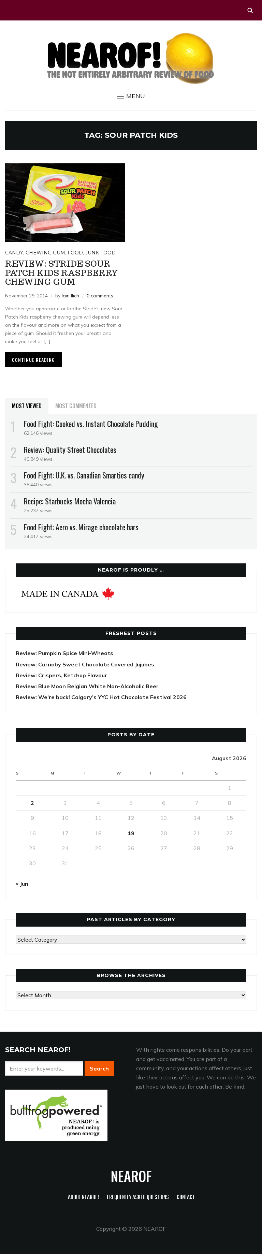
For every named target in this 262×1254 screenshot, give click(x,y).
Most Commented (76, 406)
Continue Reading (33, 359)
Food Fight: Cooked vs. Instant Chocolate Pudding (91, 423)
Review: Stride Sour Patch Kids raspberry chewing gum (61, 273)
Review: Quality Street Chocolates (70, 449)
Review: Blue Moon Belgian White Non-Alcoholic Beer (87, 686)
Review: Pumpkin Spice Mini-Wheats (64, 653)
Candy (14, 253)
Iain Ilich (70, 296)
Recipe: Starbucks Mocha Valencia (70, 501)
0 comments (100, 296)
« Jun (22, 883)
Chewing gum (45, 253)
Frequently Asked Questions (138, 1198)
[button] (131, 96)
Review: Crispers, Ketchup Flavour (61, 675)
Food (75, 253)
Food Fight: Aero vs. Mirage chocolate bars (81, 526)
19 (131, 833)
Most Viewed (27, 406)
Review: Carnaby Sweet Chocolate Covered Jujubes (85, 664)
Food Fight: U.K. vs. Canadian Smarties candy (84, 475)
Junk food (100, 253)
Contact (185, 1198)
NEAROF (131, 1176)
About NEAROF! (83, 1198)
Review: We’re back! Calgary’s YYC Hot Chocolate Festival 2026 (101, 697)
